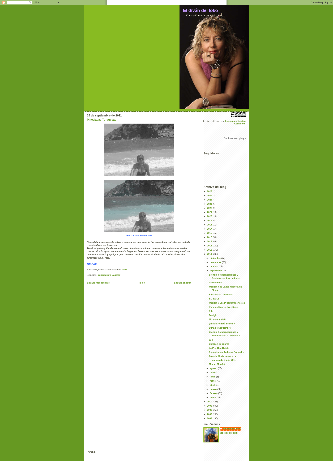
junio (213, 376)
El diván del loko (200, 10)
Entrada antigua (182, 282)
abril (212, 385)
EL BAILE (214, 298)
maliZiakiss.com (232, 428)
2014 (210, 241)
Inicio (142, 282)
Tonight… (214, 315)
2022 (210, 208)
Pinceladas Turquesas (101, 119)
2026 (210, 191)
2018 (210, 224)
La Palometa (215, 282)
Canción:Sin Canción (109, 275)
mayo (213, 381)
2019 (210, 220)
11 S (211, 339)
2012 (210, 250)
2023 (210, 204)
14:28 (124, 269)
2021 (210, 212)
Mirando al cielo (217, 319)
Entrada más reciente (98, 282)
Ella (211, 311)
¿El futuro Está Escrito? (222, 323)
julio (212, 372)
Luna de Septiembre (220, 328)
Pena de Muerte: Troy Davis (223, 307)
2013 (210, 245)
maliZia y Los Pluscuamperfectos (227, 303)
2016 (210, 233)
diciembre (215, 258)
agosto (214, 368)
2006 (210, 418)
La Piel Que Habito (219, 348)
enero (213, 397)
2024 (210, 199)
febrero (214, 393)
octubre (214, 266)
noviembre (216, 262)
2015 (210, 237)
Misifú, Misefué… (218, 364)
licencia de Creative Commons (235, 122)
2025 (210, 195)
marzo (213, 389)
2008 (210, 410)
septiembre (216, 270)
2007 (210, 414)
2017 (210, 229)
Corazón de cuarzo (219, 344)
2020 (210, 216)
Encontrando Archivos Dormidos (226, 352)
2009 (210, 406)
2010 (210, 401)
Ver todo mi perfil (229, 433)
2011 (210, 254)
